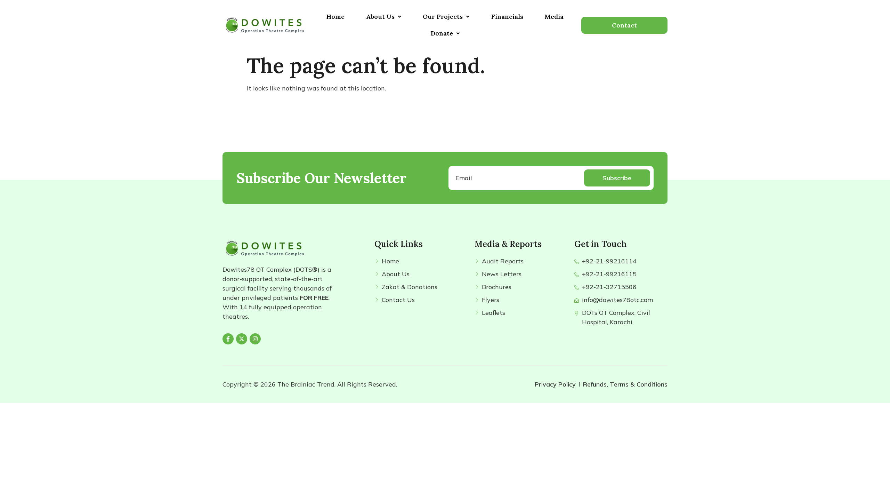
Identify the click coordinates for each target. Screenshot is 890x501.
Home (335, 17)
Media (554, 17)
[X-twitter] (241, 338)
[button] (383, 16)
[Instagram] (255, 338)
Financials (507, 17)
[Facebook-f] (228, 338)
